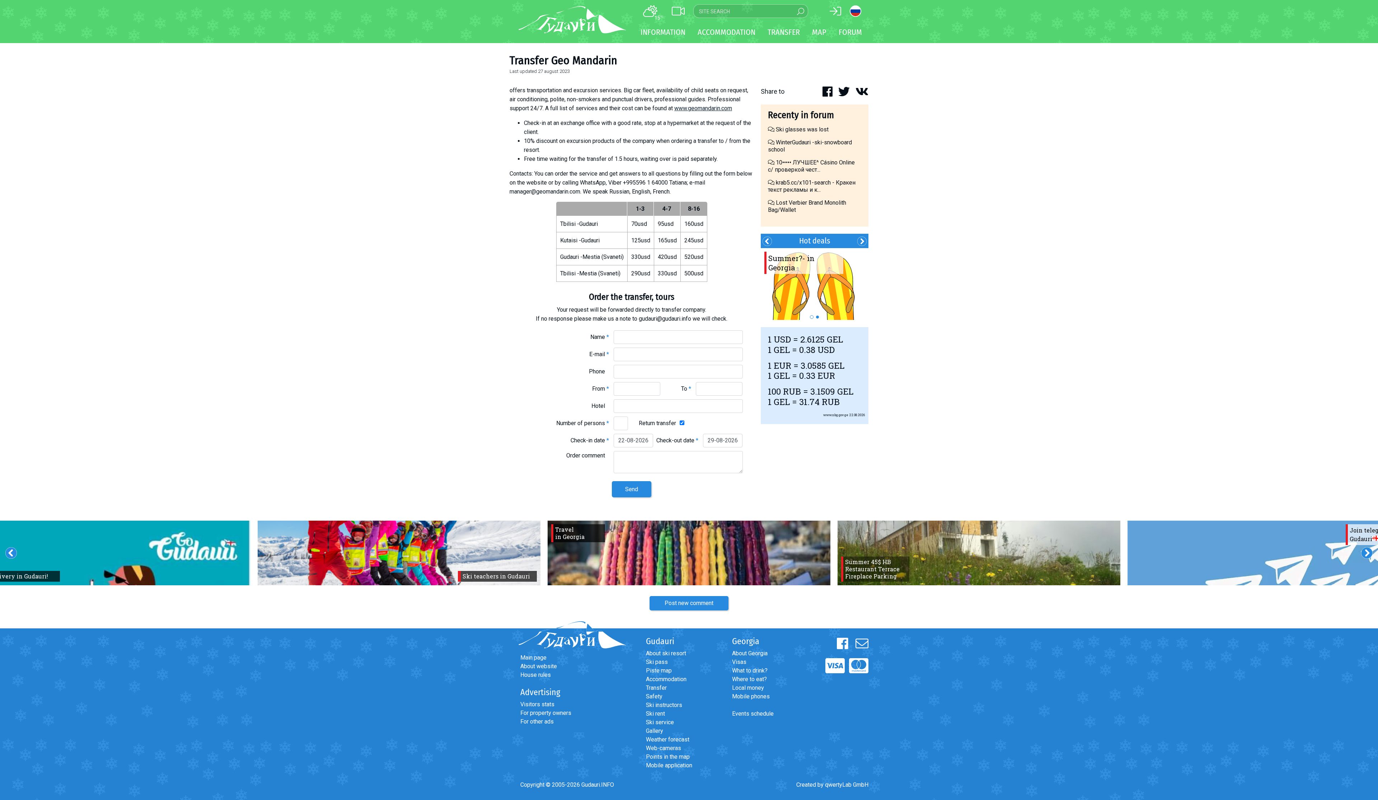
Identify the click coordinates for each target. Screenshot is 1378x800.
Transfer (656, 687)
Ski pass (657, 662)
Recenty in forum (801, 115)
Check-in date (590, 440)
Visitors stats (537, 704)
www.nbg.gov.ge (835, 415)
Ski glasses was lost (801, 129)
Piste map (659, 670)
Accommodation (666, 679)
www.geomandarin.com (703, 108)
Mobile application (669, 765)
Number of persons (582, 423)
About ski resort (666, 653)
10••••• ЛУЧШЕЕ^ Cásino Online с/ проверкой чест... (811, 166)
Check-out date (677, 440)
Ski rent (655, 713)
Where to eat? (749, 679)
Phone (599, 371)
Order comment (587, 455)
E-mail (599, 354)
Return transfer (657, 423)
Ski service (660, 722)
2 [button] (817, 317)
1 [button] (812, 317)
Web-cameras (663, 748)
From (600, 388)
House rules (535, 674)
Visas (739, 662)
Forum (850, 32)
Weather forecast (667, 739)
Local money (748, 687)
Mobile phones (751, 696)
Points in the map (668, 756)
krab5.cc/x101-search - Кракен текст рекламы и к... (812, 186)
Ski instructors (664, 705)
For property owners (545, 713)
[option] (814, 284)
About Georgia (750, 653)
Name (599, 337)
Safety (654, 696)
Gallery (654, 730)
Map (819, 32)
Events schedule (753, 713)
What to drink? (750, 670)
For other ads (537, 721)
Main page (533, 657)
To (686, 388)
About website (538, 666)
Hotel (600, 406)
